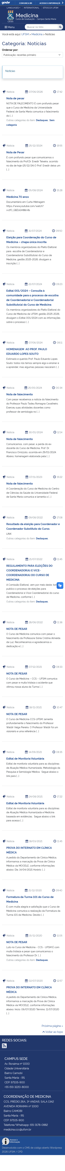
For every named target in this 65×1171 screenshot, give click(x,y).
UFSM (11, 1151)
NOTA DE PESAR (16, 629)
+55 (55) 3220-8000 (16, 1087)
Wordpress (56, 1147)
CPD (20, 1151)
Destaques (42, 120)
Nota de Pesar (15, 152)
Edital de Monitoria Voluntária (25, 758)
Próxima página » (52, 1025)
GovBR (6, 2)
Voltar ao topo (54, 1031)
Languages (13, 7)
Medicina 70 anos (17, 196)
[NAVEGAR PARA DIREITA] (62, 3)
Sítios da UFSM (50, 7)
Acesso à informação (50, 3)
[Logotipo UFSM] (10, 15)
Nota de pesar (15, 98)
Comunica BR (25, 3)
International (31, 7)
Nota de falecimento (19, 394)
